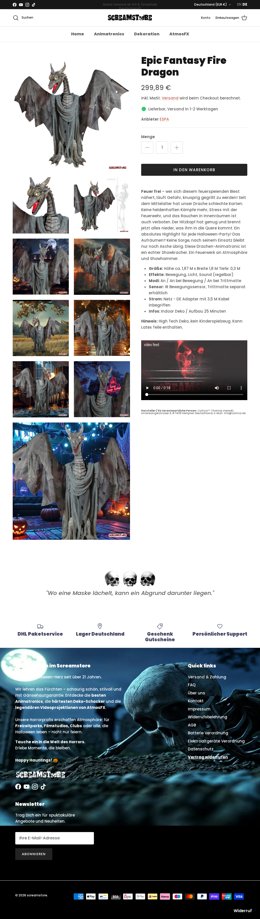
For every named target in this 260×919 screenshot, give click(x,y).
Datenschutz (201, 749)
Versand (170, 98)
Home (77, 34)
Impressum (199, 709)
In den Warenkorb (194, 169)
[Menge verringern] (147, 147)
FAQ (192, 685)
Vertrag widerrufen (208, 757)
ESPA (164, 119)
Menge (148, 136)
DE (244, 4)
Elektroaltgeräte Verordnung (216, 741)
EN (239, 4)
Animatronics (109, 34)
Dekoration (146, 34)
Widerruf (243, 911)
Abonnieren (34, 854)
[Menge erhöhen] (177, 147)
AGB (192, 725)
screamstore (37, 895)
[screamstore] (130, 17)
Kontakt (196, 701)
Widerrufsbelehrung (207, 717)
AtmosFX (179, 34)
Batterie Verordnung (208, 733)
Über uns (196, 693)
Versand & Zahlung (207, 677)
